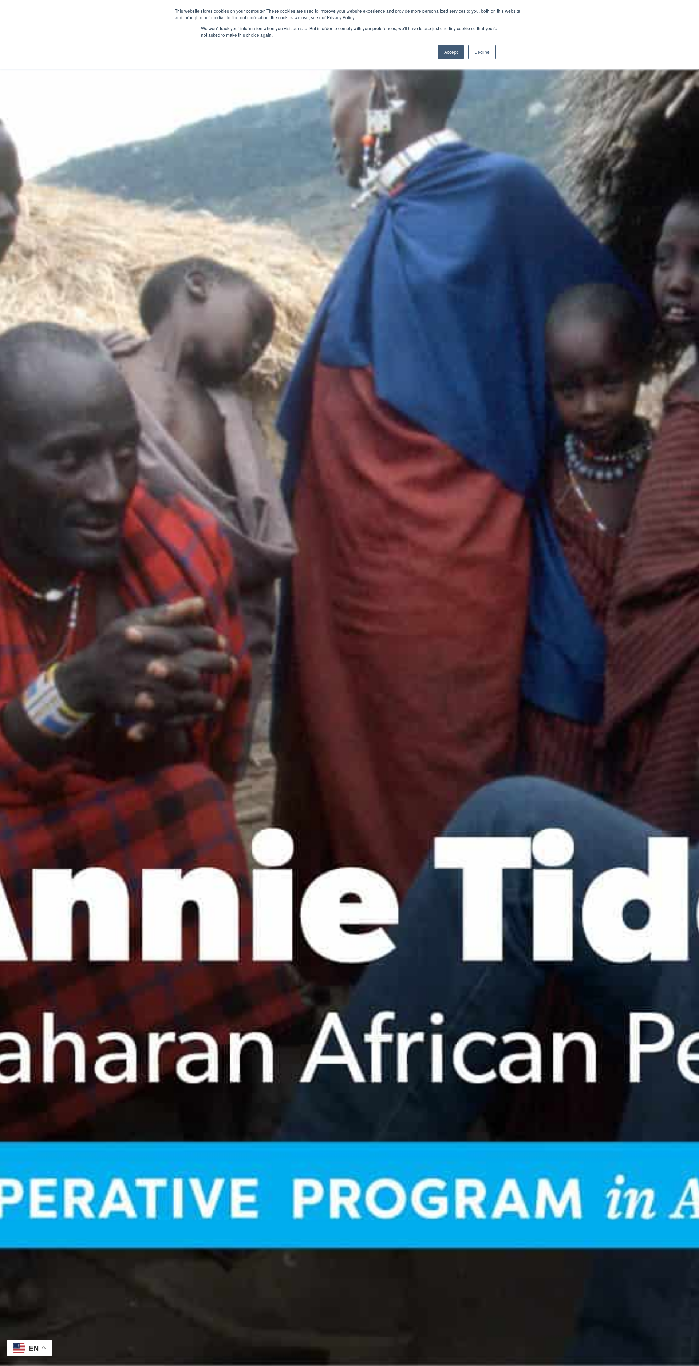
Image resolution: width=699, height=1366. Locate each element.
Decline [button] (482, 52)
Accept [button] (451, 52)
